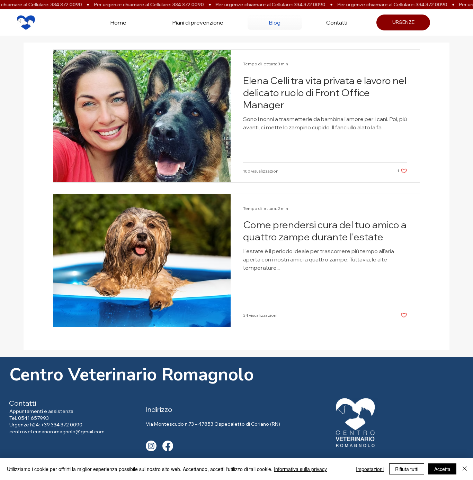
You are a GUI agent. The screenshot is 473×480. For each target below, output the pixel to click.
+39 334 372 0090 (61, 425)
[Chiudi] (465, 468)
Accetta (442, 468)
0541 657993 (33, 418)
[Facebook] (167, 446)
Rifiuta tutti (406, 468)
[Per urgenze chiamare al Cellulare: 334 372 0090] (236, 5)
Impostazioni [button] (370, 468)
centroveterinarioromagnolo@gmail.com (57, 431)
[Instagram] (151, 446)
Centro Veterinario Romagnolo (131, 375)
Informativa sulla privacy (300, 468)
